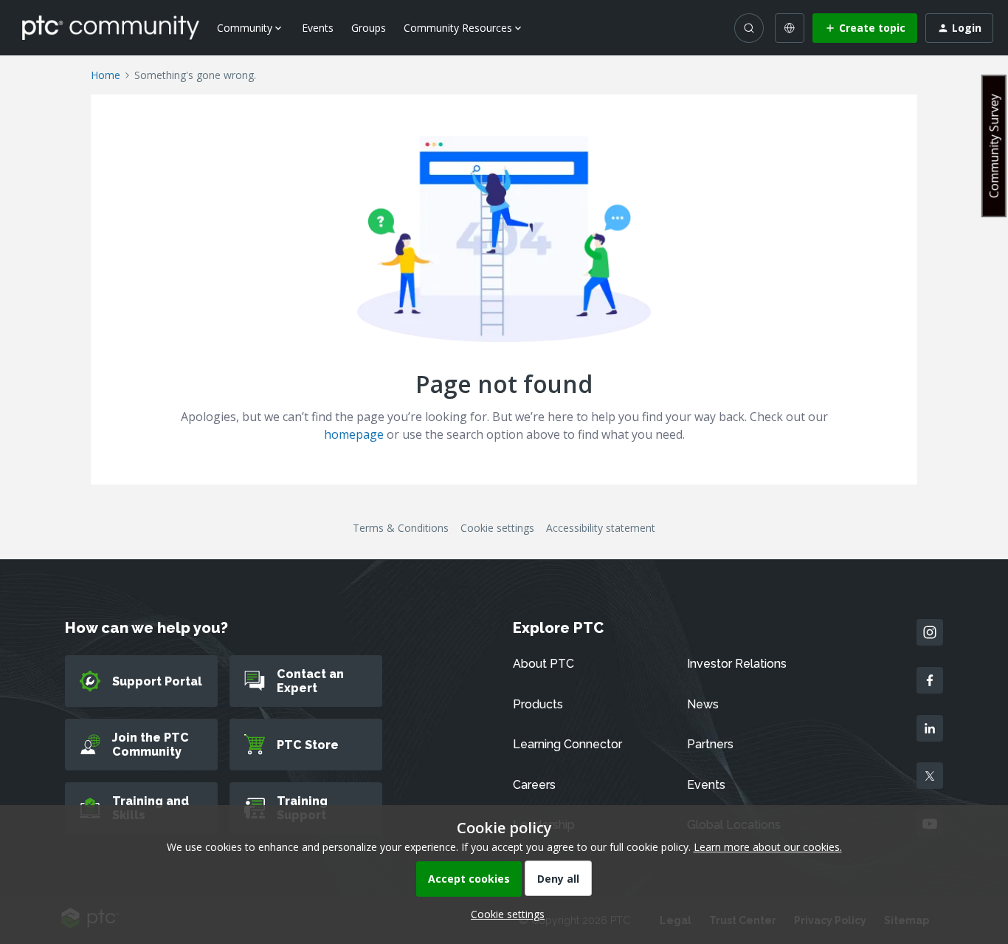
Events (318, 28)
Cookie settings (497, 528)
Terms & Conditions (401, 528)
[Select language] (789, 28)
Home (105, 75)
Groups (368, 28)
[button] (864, 28)
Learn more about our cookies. (768, 847)
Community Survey (994, 146)
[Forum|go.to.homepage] (110, 27)
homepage (354, 434)
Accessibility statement (600, 528)
